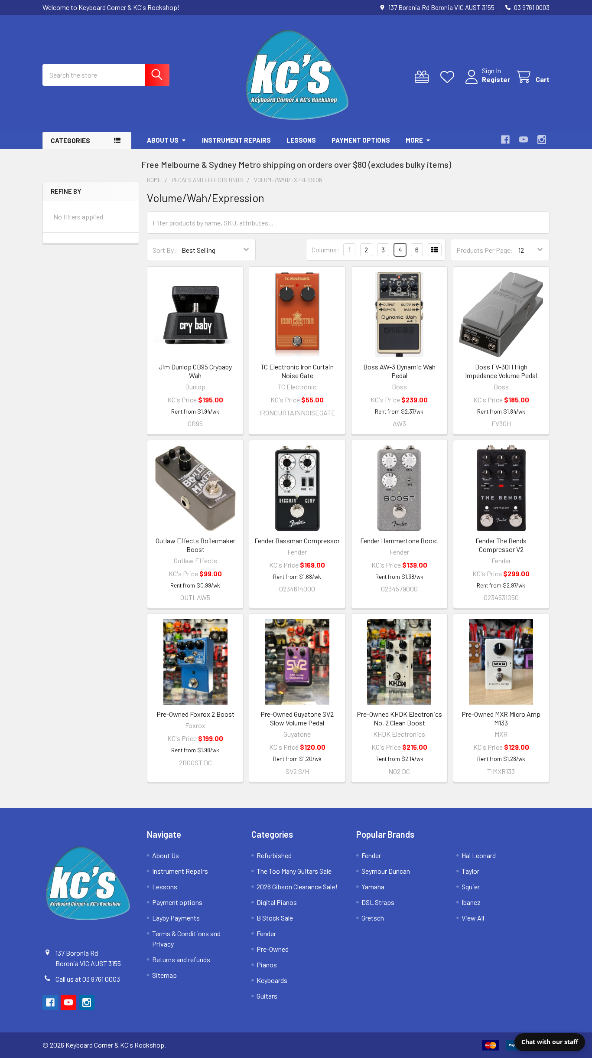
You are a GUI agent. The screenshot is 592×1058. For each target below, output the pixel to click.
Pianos (267, 964)
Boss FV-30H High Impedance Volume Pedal (501, 370)
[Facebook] (505, 139)
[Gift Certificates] (423, 77)
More (414, 140)
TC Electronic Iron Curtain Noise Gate (297, 370)
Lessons (301, 140)
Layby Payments (176, 918)
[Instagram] (542, 139)
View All (473, 918)
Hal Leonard (479, 855)
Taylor (470, 871)
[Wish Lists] (449, 77)
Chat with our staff (549, 1042)
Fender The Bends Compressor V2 (501, 544)
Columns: (325, 249)
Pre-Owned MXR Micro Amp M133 (501, 718)
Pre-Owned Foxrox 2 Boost (195, 714)
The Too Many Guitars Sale (294, 871)
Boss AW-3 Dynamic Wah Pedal (399, 370)
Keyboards (272, 980)
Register (496, 79)
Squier (471, 886)
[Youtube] (523, 139)
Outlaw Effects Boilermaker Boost (195, 544)
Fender (266, 933)
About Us (163, 140)
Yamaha (372, 886)
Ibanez (471, 902)
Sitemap (164, 975)
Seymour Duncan (385, 871)
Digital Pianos (277, 902)
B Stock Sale (275, 918)
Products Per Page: (484, 250)
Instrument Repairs (236, 140)
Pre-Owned (273, 949)
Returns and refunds (181, 959)
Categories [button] (70, 140)
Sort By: (164, 250)
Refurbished (274, 855)
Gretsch (372, 918)
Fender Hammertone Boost (399, 540)
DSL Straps (377, 902)
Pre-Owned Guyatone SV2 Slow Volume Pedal (297, 718)
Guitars (267, 996)
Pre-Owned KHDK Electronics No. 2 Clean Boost (399, 718)
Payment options (361, 140)
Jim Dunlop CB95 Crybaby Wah (195, 370)
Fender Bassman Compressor (297, 540)
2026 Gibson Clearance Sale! (297, 886)
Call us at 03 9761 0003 (87, 979)
